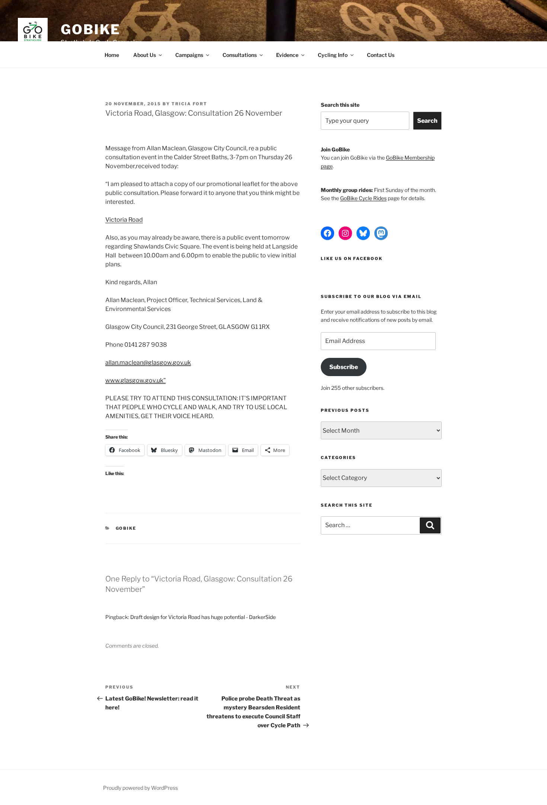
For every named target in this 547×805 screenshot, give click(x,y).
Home (112, 55)
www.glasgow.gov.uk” (135, 380)
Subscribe (343, 367)
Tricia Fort (189, 103)
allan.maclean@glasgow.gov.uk (148, 362)
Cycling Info (333, 55)
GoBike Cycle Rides (363, 198)
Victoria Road (124, 219)
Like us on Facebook (352, 258)
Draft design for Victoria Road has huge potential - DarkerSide (203, 617)
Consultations (240, 55)
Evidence (287, 55)
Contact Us (380, 55)
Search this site (340, 105)
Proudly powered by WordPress (140, 788)
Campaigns (189, 55)
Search (427, 120)
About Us (144, 55)
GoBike (91, 29)
